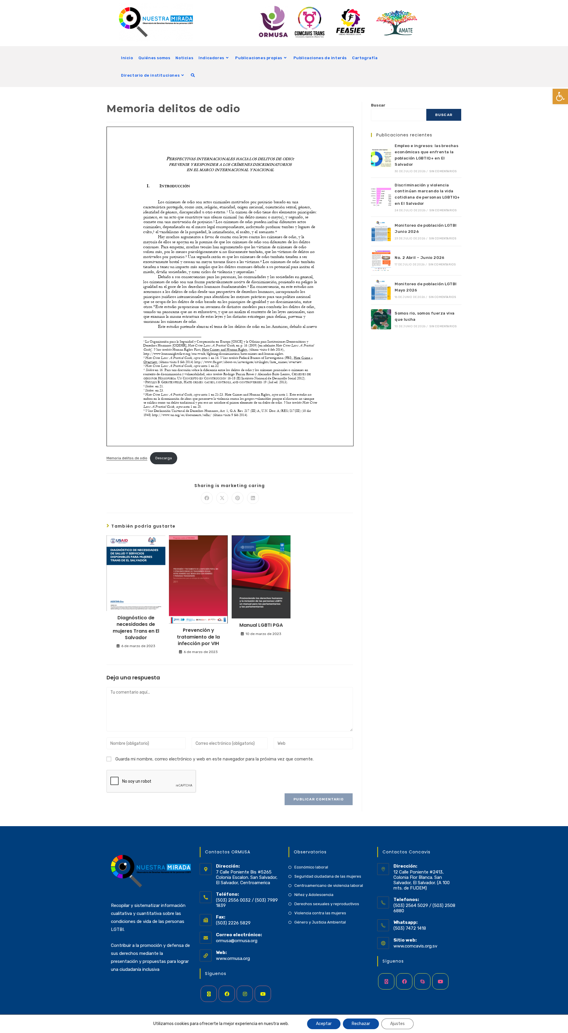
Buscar (378, 105)
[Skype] (422, 981)
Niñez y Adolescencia (313, 894)
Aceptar (324, 1023)
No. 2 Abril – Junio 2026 (420, 257)
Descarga (163, 458)
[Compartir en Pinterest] (237, 498)
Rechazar (361, 1023)
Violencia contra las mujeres (320, 913)
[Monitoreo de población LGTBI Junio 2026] (381, 231)
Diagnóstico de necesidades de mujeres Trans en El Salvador (136, 628)
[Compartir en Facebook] (207, 498)
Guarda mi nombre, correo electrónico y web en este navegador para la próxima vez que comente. (214, 759)
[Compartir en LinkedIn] (253, 498)
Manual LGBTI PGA (261, 625)
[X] (209, 994)
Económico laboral (311, 867)
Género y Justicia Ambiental (320, 922)
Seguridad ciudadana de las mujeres (327, 876)
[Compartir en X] (222, 498)
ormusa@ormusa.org (236, 940)
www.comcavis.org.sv (415, 946)
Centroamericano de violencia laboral (328, 885)
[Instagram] (245, 994)
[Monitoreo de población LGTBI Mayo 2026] (381, 290)
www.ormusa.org (233, 958)
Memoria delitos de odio (126, 458)
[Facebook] (227, 994)
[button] (560, 96)
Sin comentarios (442, 171)
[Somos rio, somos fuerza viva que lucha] (381, 319)
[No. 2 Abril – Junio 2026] (381, 261)
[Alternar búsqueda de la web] (192, 75)
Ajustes (397, 1023)
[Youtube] (263, 994)
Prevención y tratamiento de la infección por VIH (198, 637)
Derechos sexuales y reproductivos (326, 904)
